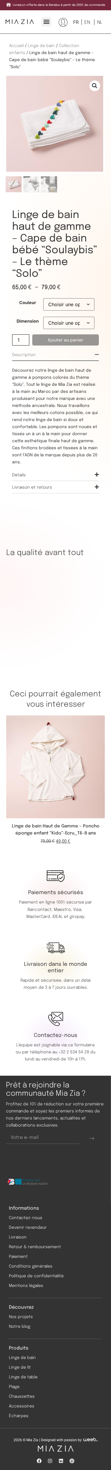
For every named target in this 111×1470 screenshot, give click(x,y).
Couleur (27, 303)
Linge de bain (41, 46)
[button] (46, 21)
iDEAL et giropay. (68, 917)
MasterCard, (38, 917)
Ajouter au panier (65, 340)
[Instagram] (50, 1461)
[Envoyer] (91, 1138)
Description (24, 355)
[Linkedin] (61, 1461)
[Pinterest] (72, 1461)
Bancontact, (41, 910)
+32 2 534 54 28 (73, 1052)
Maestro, (63, 910)
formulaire (84, 1045)
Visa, (78, 910)
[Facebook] (39, 1461)
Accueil (16, 46)
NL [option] (99, 22)
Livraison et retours (32, 487)
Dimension (28, 321)
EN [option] (87, 22)
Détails (19, 475)
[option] (86, 22)
